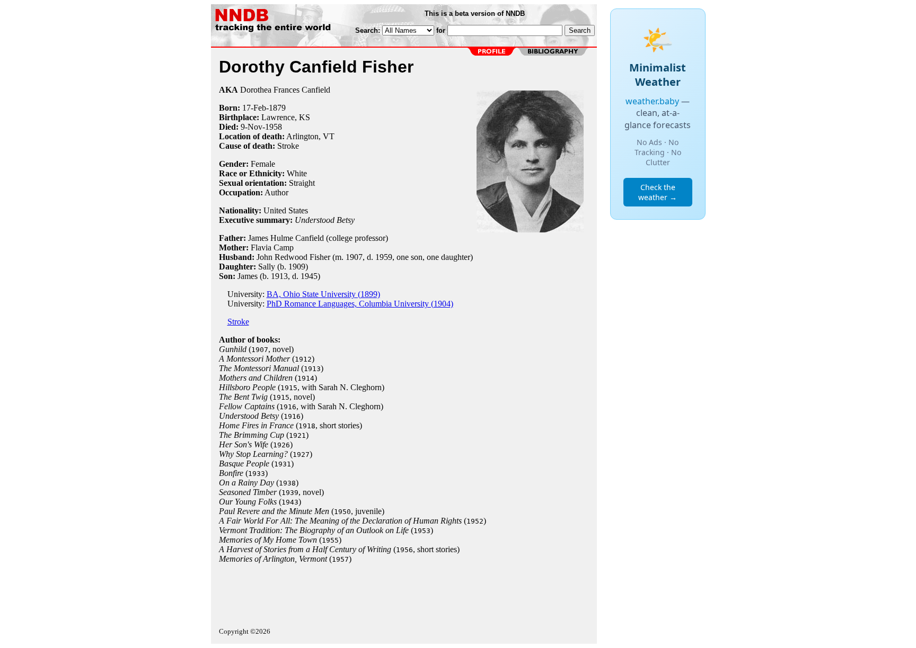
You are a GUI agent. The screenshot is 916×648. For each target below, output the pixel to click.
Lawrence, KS (285, 117)
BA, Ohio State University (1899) (323, 294)
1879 (277, 107)
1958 (273, 126)
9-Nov (251, 126)
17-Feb (254, 107)
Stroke (288, 145)
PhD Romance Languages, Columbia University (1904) (360, 303)
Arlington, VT (310, 136)
